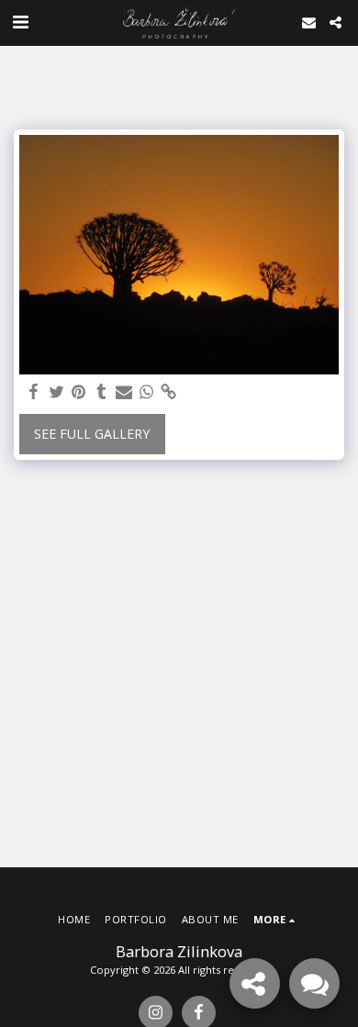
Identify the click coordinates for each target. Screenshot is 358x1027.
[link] (169, 392)
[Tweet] (57, 392)
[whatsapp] (147, 392)
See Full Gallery (92, 433)
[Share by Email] (124, 392)
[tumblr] (102, 392)
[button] (20, 21)
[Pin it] (79, 392)
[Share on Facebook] (34, 392)
